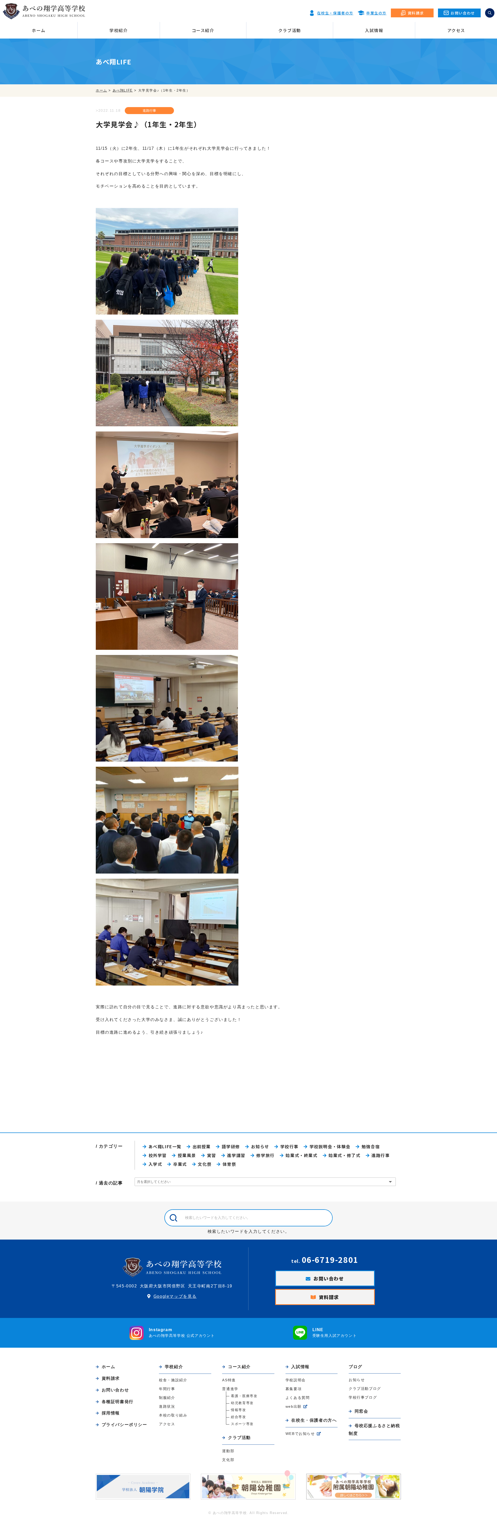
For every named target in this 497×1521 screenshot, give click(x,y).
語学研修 (231, 1146)
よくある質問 (298, 1398)
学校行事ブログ (363, 1397)
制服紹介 (167, 1398)
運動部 (228, 1451)
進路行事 (149, 111)
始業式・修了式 (344, 1155)
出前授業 (202, 1146)
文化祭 (204, 1164)
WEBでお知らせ (300, 1433)
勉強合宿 (371, 1146)
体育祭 (229, 1164)
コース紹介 (203, 30)
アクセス (456, 30)
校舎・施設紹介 (173, 1380)
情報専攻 (238, 1410)
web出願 (294, 1406)
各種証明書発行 (118, 1401)
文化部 (228, 1460)
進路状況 (167, 1406)
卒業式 (180, 1164)
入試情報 (374, 30)
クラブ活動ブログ (365, 1388)
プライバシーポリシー (124, 1424)
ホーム (39, 30)
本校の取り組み (173, 1415)
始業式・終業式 (301, 1155)
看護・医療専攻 (244, 1396)
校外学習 (158, 1155)
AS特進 (229, 1380)
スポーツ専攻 (242, 1424)
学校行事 (289, 1146)
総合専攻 (238, 1417)
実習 (211, 1155)
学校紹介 (118, 30)
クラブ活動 (289, 30)
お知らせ (260, 1146)
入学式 (155, 1164)
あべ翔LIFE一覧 (165, 1146)
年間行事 (167, 1389)
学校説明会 (296, 1380)
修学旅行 (265, 1155)
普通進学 (230, 1389)
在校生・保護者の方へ (314, 1420)
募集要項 (294, 1389)
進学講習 (236, 1155)
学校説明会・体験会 (330, 1146)
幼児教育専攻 (242, 1403)
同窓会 (361, 1411)
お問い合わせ (328, 1278)
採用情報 (111, 1413)
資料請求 (329, 1297)
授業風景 (187, 1155)
